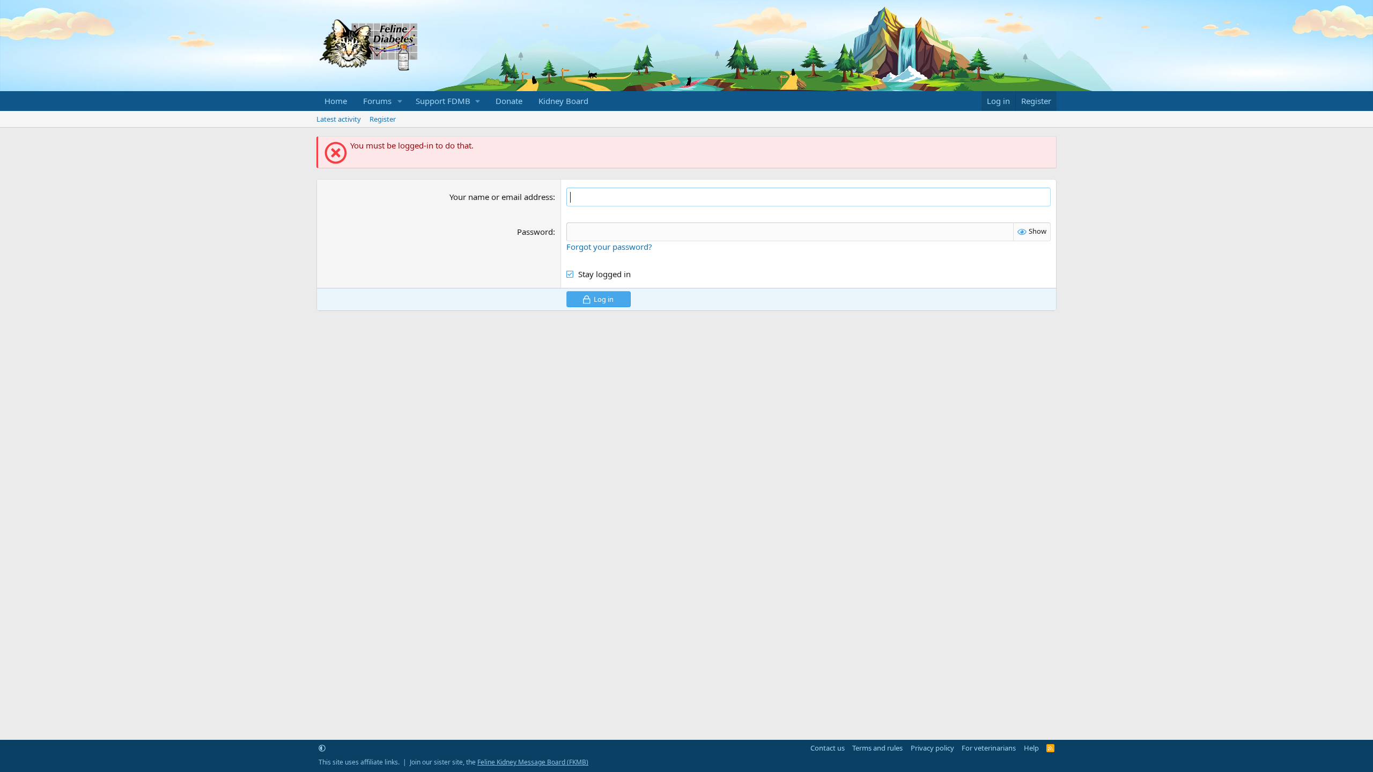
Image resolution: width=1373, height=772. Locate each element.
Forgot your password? (609, 246)
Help (1031, 748)
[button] (400, 101)
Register (383, 119)
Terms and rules (877, 748)
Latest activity (338, 119)
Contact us (827, 748)
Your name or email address (501, 196)
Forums (377, 100)
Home (335, 100)
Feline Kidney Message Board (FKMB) (532, 762)
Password (535, 231)
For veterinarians (989, 748)
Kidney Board (563, 100)
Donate (509, 100)
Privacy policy (932, 748)
